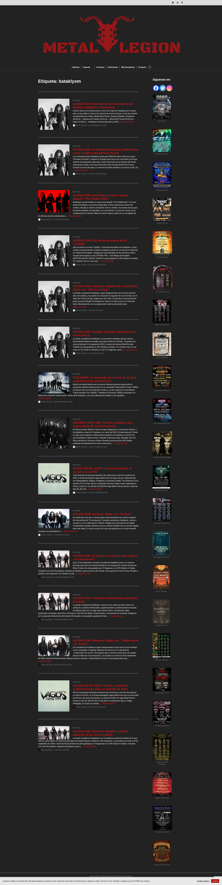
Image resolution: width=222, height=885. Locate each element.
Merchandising (127, 67)
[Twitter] (163, 88)
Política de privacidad (108, 876)
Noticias (76, 67)
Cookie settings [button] (203, 881)
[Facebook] (156, 88)
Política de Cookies (125, 876)
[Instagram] (169, 88)
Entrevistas (113, 67)
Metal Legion (81, 125)
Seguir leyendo (127, 122)
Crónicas (100, 67)
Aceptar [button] (215, 881)
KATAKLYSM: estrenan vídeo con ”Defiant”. (103, 514)
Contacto (142, 67)
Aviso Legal (94, 876)
